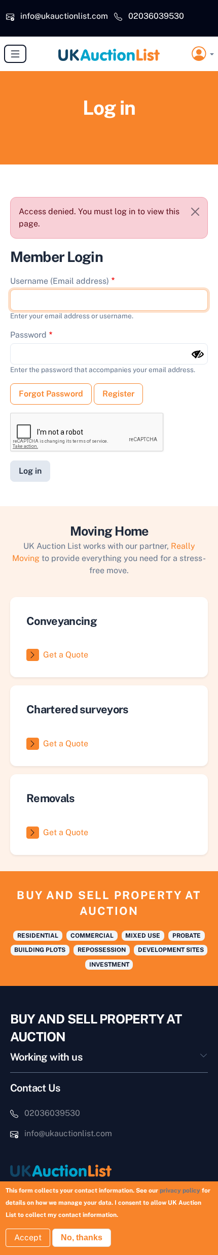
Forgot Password (51, 394)
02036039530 (156, 16)
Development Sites (171, 949)
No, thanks (81, 1237)
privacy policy (180, 1190)
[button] (203, 54)
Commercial (92, 935)
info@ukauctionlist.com (64, 16)
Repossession (102, 949)
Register (118, 394)
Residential (37, 935)
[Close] (195, 211)
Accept (28, 1237)
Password (28, 335)
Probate (186, 935)
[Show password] (198, 354)
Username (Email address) (59, 281)
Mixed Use (142, 935)
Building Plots (39, 949)
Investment (109, 964)
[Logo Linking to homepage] (109, 1170)
